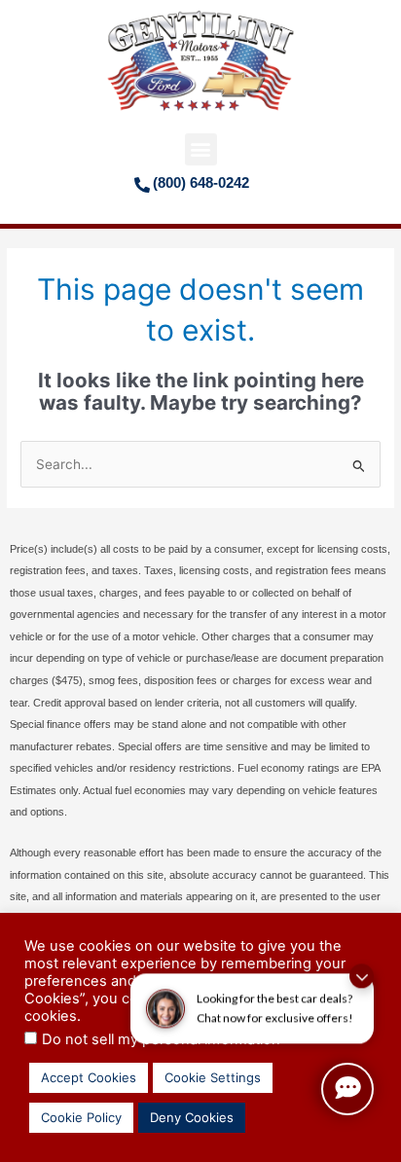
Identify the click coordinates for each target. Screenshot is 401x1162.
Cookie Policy (81, 1117)
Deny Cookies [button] (192, 1117)
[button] (201, 149)
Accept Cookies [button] (88, 1077)
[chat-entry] (347, 1089)
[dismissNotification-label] (361, 969)
